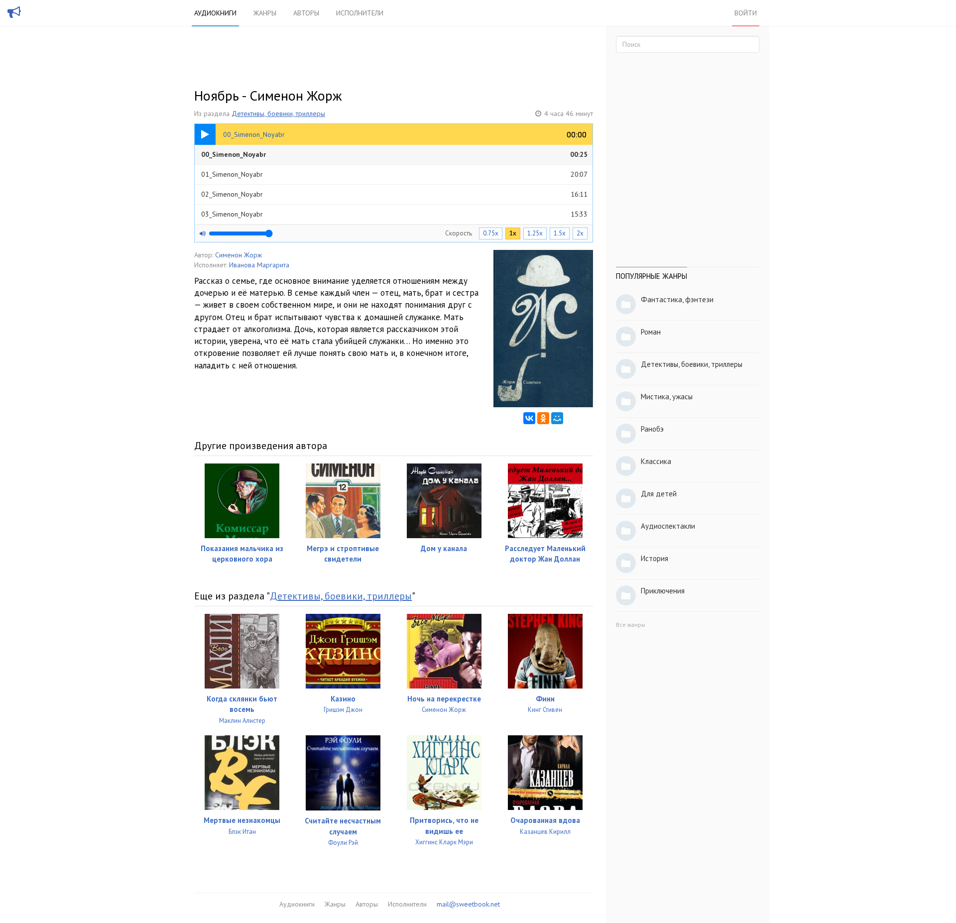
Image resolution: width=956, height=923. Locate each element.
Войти (745, 12)
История (654, 558)
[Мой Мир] (557, 418)
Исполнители (359, 12)
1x (512, 233)
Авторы (306, 12)
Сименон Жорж (238, 254)
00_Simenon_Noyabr (394, 154)
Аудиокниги (215, 12)
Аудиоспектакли (668, 526)
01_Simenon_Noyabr (394, 174)
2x (580, 233)
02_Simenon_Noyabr (394, 194)
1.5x (560, 233)
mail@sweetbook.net (468, 904)
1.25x (535, 233)
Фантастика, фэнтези (677, 299)
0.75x (490, 233)
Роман (651, 332)
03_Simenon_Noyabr (394, 214)
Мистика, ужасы (667, 396)
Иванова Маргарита (259, 264)
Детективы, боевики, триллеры (278, 113)
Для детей (659, 493)
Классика (656, 461)
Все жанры (630, 624)
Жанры (264, 12)
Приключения (663, 590)
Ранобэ (652, 429)
